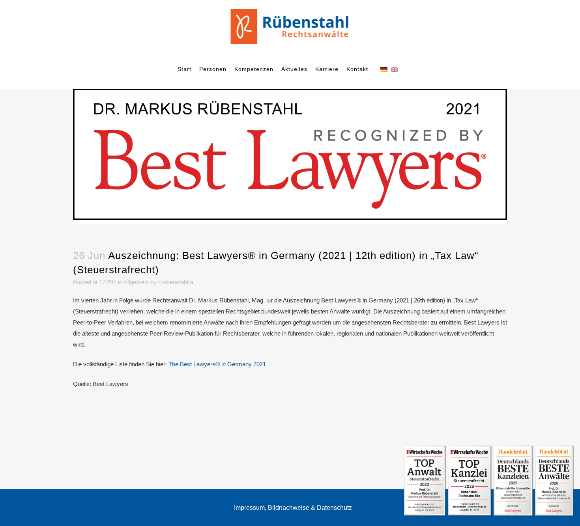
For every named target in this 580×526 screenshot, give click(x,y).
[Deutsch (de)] (383, 68)
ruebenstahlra (175, 282)
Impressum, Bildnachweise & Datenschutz (293, 507)
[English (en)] (394, 68)
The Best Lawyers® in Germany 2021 (217, 364)
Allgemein (136, 282)
